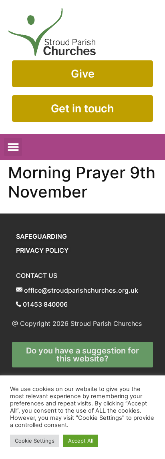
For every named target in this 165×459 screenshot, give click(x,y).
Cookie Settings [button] (34, 440)
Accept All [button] (80, 440)
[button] (13, 147)
